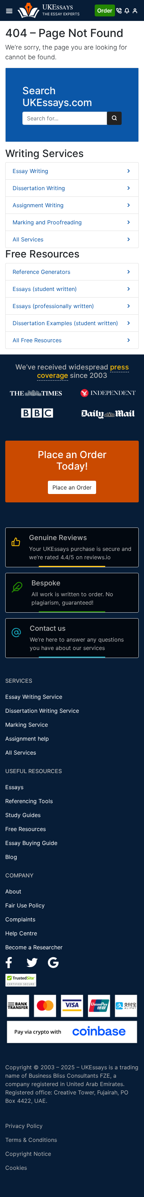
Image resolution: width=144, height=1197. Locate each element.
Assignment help (27, 738)
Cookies (16, 1167)
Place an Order (72, 487)
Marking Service (26, 724)
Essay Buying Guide (31, 842)
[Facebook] (11, 962)
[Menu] (11, 10)
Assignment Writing (38, 205)
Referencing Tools (29, 801)
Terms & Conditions (31, 1139)
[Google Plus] (53, 962)
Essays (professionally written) (53, 305)
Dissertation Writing (39, 188)
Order (104, 10)
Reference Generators (41, 271)
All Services (28, 239)
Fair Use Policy (25, 905)
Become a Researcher (34, 947)
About (13, 891)
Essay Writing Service (33, 696)
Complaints (20, 919)
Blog (11, 856)
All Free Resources (37, 340)
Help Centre (21, 933)
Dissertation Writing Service (42, 710)
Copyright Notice (28, 1153)
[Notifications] (127, 10)
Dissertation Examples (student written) (65, 323)
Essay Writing (30, 170)
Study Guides (23, 814)
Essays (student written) (45, 288)
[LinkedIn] (33, 962)
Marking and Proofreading (47, 222)
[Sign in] (135, 10)
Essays (14, 787)
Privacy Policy (24, 1125)
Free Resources (25, 828)
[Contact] (119, 10)
